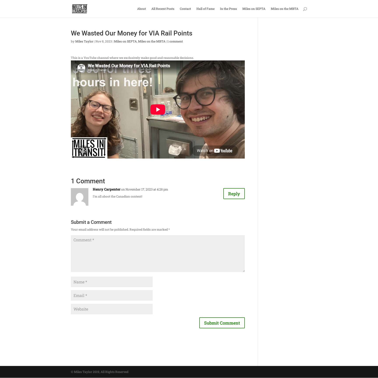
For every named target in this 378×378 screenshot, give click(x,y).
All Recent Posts (162, 9)
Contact (185, 9)
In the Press (228, 9)
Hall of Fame (205, 9)
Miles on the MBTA (284, 9)
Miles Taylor (84, 41)
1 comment (175, 41)
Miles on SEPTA (253, 9)
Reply (234, 193)
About (141, 9)
